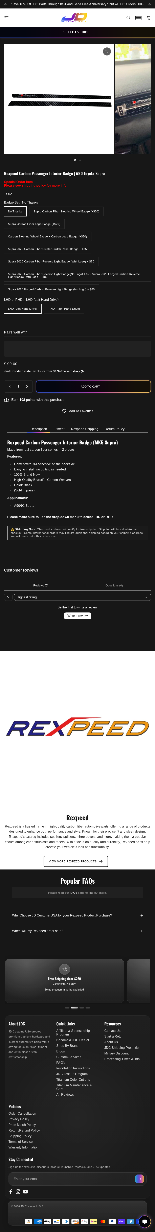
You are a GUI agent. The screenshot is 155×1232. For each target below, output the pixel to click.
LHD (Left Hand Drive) (22, 308)
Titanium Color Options (73, 1079)
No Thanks (15, 211)
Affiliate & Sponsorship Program (73, 1032)
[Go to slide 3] (82, 1007)
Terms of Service (20, 1141)
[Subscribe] (139, 1179)
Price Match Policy (22, 1124)
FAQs (73, 892)
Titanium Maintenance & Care (74, 1087)
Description (38, 429)
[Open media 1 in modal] (107, 51)
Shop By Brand (67, 1045)
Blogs (60, 1051)
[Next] (149, 4)
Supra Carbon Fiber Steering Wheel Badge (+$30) (66, 211)
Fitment (58, 429)
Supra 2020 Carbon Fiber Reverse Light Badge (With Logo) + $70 (51, 261)
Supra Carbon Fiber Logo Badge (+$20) (34, 224)
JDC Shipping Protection (122, 1047)
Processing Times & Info (122, 1059)
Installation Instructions (73, 1068)
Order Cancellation (22, 1113)
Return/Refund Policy (24, 1130)
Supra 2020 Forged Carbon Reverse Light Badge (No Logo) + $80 (51, 289)
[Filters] (8, 597)
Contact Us (112, 1030)
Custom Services (68, 1057)
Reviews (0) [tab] (40, 585)
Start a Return (114, 1036)
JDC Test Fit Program (72, 1074)
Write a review (77, 616)
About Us (111, 1042)
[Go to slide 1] (67, 1007)
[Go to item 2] (80, 160)
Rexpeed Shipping (84, 429)
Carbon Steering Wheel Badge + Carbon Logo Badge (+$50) (47, 236)
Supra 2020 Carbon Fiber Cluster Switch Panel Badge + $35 (47, 249)
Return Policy (115, 429)
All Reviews (65, 1094)
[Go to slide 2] (74, 1007)
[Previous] (5, 4)
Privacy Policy (18, 1119)
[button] (138, 17)
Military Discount (116, 1053)
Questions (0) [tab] (114, 585)
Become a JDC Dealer (72, 1040)
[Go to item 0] (75, 160)
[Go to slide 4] (88, 1007)
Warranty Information (23, 1147)
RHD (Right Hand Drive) (64, 308)
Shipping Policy (19, 1136)
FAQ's (60, 1062)
